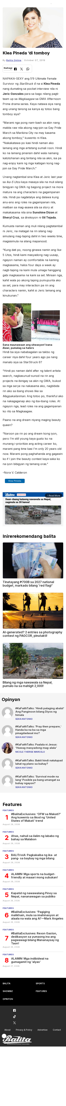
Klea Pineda (14, 481)
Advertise (42, 1029)
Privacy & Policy (24, 1029)
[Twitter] (21, 69)
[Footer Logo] (17, 1039)
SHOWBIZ (8, 991)
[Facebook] (15, 69)
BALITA (6, 983)
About (7, 1029)
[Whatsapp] (27, 69)
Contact (57, 1029)
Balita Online (13, 60)
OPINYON (8, 999)
